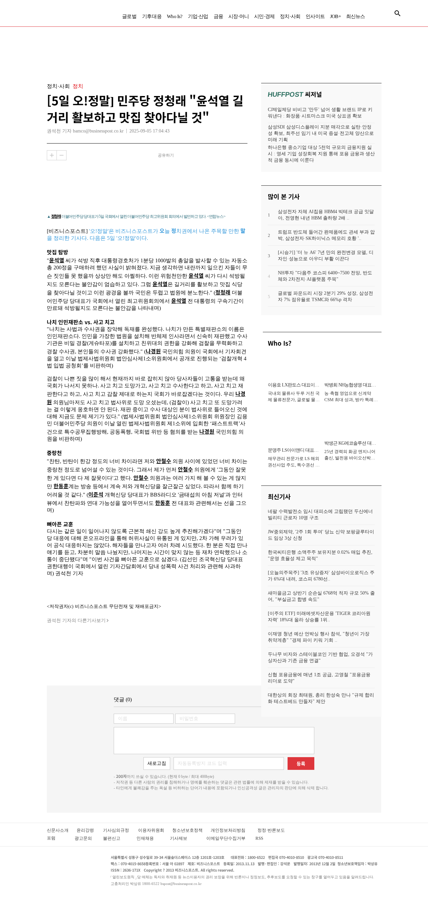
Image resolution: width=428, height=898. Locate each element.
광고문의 (85, 838)
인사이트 (315, 16)
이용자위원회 (155, 830)
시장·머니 (238, 16)
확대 (52, 155)
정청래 (56, 216)
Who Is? (174, 16)
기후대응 (152, 16)
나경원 (153, 351)
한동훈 (61, 486)
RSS (259, 838)
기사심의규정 (120, 830)
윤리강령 (90, 830)
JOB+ (335, 16)
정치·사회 (290, 16)
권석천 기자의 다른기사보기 (76, 620)
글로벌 (129, 16)
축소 (62, 155)
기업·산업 (198, 16)
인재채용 (149, 838)
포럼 (57, 837)
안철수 (163, 461)
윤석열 (56, 260)
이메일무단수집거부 (227, 838)
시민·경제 (264, 16)
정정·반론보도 (271, 830)
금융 (218, 16)
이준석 (95, 494)
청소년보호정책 (191, 830)
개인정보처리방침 (234, 830)
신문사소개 (62, 830)
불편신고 (116, 838)
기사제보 (184, 838)
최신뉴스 (355, 16)
